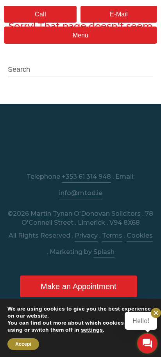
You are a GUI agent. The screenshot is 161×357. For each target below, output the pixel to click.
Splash (103, 252)
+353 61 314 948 (86, 176)
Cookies (140, 235)
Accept (23, 344)
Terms (112, 235)
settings (92, 330)
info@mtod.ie (80, 193)
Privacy (86, 235)
